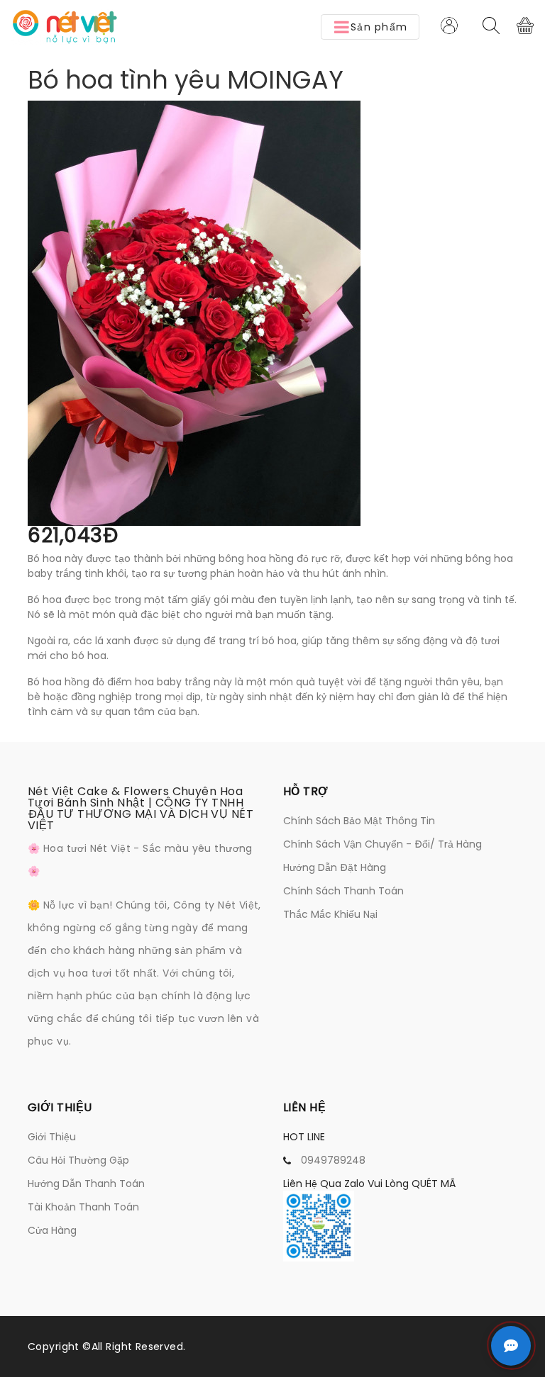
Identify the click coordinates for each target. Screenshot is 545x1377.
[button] (370, 27)
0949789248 (333, 1160)
